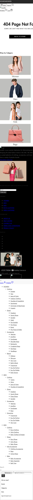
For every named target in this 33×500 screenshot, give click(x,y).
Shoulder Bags (15, 342)
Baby (8, 456)
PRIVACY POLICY (9, 228)
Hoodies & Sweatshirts (17, 301)
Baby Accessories (16, 459)
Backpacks (14, 344)
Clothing (9, 289)
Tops (12, 294)
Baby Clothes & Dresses (18, 435)
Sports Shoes (14, 315)
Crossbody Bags (15, 346)
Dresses (13, 291)
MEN (7, 1)
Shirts (12, 382)
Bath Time (13, 463)
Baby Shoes (14, 444)
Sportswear (14, 303)
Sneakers (13, 313)
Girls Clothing (15, 432)
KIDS (10, 1)
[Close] (0, 280)
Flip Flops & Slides (16, 330)
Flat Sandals (14, 322)
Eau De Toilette (15, 370)
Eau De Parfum (15, 368)
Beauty (9, 354)
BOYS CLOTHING (9, 208)
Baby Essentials (15, 461)
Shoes (9, 311)
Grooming (10, 413)
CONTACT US (8, 223)
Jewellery (13, 337)
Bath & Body (14, 363)
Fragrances (14, 365)
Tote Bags (13, 349)
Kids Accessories (12, 447)
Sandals (13, 318)
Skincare (13, 358)
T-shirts (12, 380)
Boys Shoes (14, 439)
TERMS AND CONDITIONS (12, 226)
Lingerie (13, 308)
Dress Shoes (14, 396)
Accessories (10, 332)
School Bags (14, 454)
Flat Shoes (14, 325)
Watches (13, 334)
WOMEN (3, 1)
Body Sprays (14, 373)
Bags (12, 411)
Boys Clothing (15, 430)
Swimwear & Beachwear (18, 306)
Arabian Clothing (16, 299)
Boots (12, 327)
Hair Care (13, 361)
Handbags (14, 351)
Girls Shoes (14, 442)
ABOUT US (7, 219)
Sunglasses (14, 339)
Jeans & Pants (14, 296)
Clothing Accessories (17, 449)
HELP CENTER (8, 221)
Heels (12, 320)
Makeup (13, 356)
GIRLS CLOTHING (9, 210)
